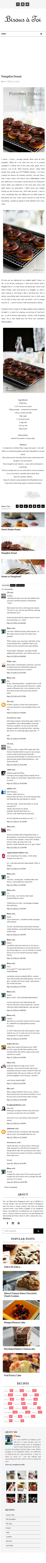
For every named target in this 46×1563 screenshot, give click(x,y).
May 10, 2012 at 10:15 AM (17, 765)
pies (15, 1417)
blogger (5, 585)
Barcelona (35, 178)
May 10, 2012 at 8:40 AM (16, 623)
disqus (12, 585)
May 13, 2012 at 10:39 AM (17, 1100)
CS (8, 592)
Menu (3, 34)
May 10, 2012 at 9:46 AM (16, 739)
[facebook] (18, 4)
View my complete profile (15, 1464)
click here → (7, 1218)
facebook (20, 585)
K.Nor (9, 661)
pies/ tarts (27, 1417)
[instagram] (23, 4)
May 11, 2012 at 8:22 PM (16, 1083)
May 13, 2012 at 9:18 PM (16, 1123)
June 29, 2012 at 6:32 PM (16, 1163)
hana (9, 1062)
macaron (29, 1404)
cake (5, 1395)
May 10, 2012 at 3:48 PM (16, 1010)
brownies (28, 1391)
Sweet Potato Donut (10, 529)
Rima (9, 628)
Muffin (6, 1408)
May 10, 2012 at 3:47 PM (16, 987)
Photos (6, 1417)
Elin (8, 1088)
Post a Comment (10, 1187)
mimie (9, 788)
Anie (9, 826)
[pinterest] (27, 4)
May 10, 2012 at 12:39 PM (17, 847)
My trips (22, 1412)
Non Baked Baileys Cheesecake (19, 1349)
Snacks (6, 1421)
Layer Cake (17, 1404)
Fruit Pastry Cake (12, 1375)
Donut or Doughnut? (11, 576)
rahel (9, 770)
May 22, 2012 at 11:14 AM (17, 1137)
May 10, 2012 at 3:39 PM (16, 885)
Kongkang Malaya (14, 1105)
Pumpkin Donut (9, 553)
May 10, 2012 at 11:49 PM (17, 1039)
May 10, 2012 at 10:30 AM (17, 783)
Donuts (18, 1399)
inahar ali (10, 1044)
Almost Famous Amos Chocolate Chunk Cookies (20, 1294)
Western (17, 1421)
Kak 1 (6, 312)
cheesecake (18, 1395)
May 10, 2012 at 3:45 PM (16, 958)
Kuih (5, 1404)
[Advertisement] (23, 56)
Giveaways (29, 1399)
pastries (34, 1412)
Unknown (10, 1128)
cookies (31, 1395)
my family (18, 1408)
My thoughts (8, 1412)
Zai (8, 701)
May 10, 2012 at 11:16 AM (17, 822)
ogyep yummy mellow (15, 853)
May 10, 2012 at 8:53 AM (16, 673)
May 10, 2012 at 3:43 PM (16, 935)
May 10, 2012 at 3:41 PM (16, 909)
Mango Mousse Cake (14, 1322)
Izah (24, 309)
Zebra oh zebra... (12, 1266)
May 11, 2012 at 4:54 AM (16, 1057)
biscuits (6, 1391)
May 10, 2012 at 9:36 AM (16, 713)
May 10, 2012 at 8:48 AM (16, 656)
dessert (6, 1399)
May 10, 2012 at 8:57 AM (16, 696)
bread (17, 1391)
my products (32, 1408)
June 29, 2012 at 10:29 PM (17, 1182)
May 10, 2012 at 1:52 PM (16, 869)
